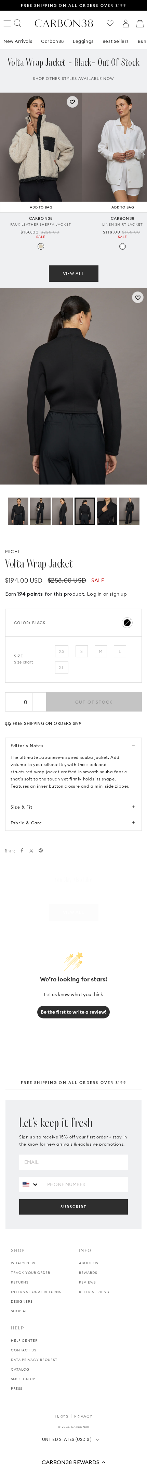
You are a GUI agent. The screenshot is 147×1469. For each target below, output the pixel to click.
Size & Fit (21, 807)
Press (16, 1388)
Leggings (83, 41)
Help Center (24, 1340)
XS (62, 651)
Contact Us (23, 1350)
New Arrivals (17, 41)
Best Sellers (116, 41)
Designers (21, 1301)
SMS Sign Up (23, 1379)
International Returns (36, 1292)
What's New (23, 1263)
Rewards (88, 1272)
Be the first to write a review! (73, 1012)
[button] (73, 1462)
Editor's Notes (27, 745)
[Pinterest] (41, 850)
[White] (122, 246)
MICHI (12, 551)
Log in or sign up (107, 594)
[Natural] (41, 246)
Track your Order (30, 1272)
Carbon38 (52, 41)
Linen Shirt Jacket (122, 224)
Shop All (20, 1311)
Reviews (87, 1282)
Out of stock (94, 702)
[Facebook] (22, 850)
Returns (19, 1282)
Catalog (20, 1369)
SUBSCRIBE (73, 1206)
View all (73, 273)
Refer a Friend (94, 1292)
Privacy (83, 1416)
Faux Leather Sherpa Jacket (40, 224)
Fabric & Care (26, 822)
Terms (61, 1416)
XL (62, 667)
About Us (88, 1263)
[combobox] (30, 1184)
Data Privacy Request (34, 1360)
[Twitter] (31, 850)
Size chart (23, 662)
